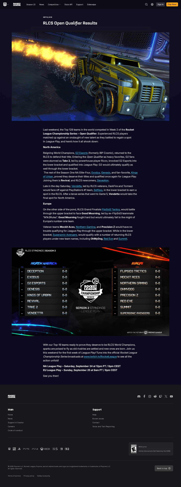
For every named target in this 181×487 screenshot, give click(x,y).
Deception (103, 180)
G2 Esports (81, 152)
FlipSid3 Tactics (111, 209)
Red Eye (108, 238)
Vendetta (77, 186)
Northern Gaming (85, 226)
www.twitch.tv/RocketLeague (100, 356)
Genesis (105, 172)
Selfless (98, 190)
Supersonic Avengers (65, 234)
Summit (122, 238)
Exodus (95, 172)
